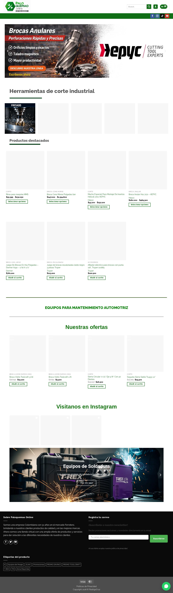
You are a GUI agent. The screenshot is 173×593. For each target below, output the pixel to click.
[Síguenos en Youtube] (167, 16)
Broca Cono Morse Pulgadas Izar (61, 194)
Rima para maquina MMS (17, 194)
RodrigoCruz (94, 589)
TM (13, 569)
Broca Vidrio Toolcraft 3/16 (21, 377)
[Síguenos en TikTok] (162, 16)
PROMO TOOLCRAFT (71, 565)
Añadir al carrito (15, 278)
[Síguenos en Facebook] (152, 16)
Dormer (9, 271)
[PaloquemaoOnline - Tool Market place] (17, 6)
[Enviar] (149, 6)
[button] (155, 6)
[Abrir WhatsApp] (166, 586)
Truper (50, 271)
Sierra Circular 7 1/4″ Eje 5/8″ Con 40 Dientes (104, 377)
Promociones (38, 565)
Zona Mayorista (23, 569)
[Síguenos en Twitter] (11, 542)
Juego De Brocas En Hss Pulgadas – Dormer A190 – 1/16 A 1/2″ (22, 266)
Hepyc (91, 200)
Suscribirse (158, 539)
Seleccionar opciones (17, 201)
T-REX (6, 569)
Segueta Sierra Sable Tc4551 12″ (141, 377)
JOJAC (28, 565)
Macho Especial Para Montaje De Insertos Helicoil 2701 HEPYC (106, 195)
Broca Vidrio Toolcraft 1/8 (60, 377)
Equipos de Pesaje (15, 565)
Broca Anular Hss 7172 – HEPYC (142, 194)
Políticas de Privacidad (86, 586)
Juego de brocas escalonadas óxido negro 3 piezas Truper (65, 266)
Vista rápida (15, 209)
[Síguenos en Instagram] (157, 16)
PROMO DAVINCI (54, 565)
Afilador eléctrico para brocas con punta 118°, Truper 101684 (106, 266)
